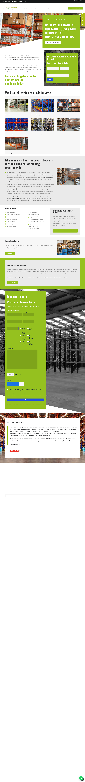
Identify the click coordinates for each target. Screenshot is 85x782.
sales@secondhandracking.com (20, 1)
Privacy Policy (40, 404)
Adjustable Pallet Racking (62, 134)
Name (48, 66)
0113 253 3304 (7, 1)
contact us (46, 277)
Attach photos (10, 372)
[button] (16, 105)
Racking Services (49, 8)
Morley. (6, 61)
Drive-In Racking (8, 153)
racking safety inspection (45, 174)
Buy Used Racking (39, 8)
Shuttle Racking (60, 115)
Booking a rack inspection (31, 343)
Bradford (15, 59)
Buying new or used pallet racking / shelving (24, 331)
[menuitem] (75, 0)
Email (48, 73)
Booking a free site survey (24, 343)
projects (7, 69)
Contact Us (64, 8)
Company (25, 312)
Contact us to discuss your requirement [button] (65, 231)
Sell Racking (30, 8)
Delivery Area (10, 326)
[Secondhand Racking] (10, 8)
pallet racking (16, 198)
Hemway (31, 245)
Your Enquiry (10, 348)
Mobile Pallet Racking (9, 115)
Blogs (75, 0)
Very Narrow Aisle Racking (36, 134)
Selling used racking (30, 329)
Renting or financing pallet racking (24, 337)
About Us (24, 8)
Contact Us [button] (13, 282)
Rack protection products (31, 337)
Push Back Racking (9, 134)
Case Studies (79, 0)
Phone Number (63, 66)
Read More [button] (10, 253)
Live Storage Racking (35, 115)
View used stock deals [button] (53, 42)
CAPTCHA (9, 380)
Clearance (57, 8)
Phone (9, 319)
